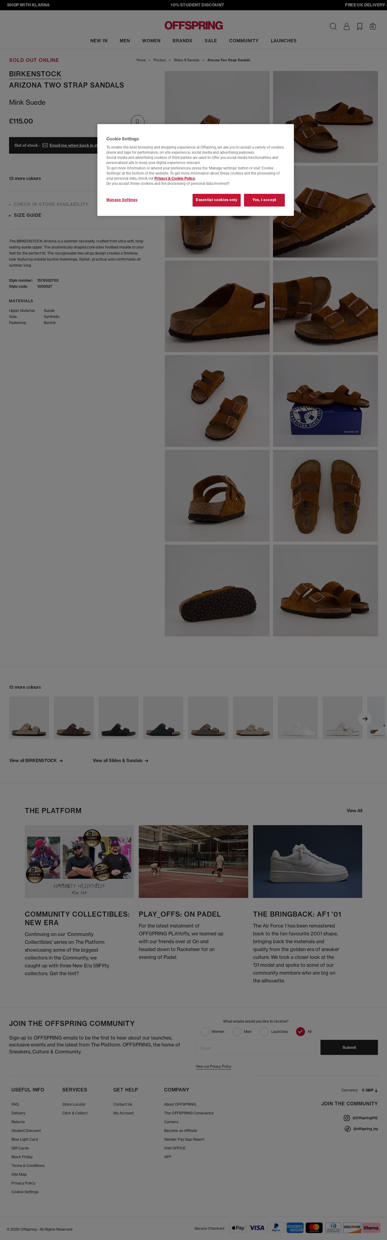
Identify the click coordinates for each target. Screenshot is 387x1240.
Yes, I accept (264, 200)
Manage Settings (122, 200)
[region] (195, 170)
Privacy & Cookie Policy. (174, 178)
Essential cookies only (216, 200)
